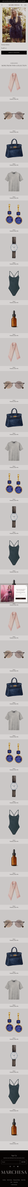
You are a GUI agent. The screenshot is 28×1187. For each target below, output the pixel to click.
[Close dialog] (26, 585)
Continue (21, 598)
